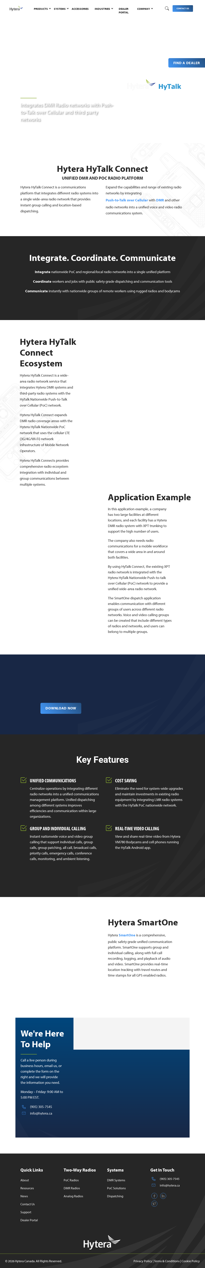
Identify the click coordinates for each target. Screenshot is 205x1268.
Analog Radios (73, 1196)
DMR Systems (116, 1180)
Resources (27, 1188)
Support (25, 1212)
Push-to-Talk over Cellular (127, 200)
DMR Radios (72, 1188)
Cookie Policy (191, 1261)
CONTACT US (183, 8)
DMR (160, 200)
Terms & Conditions (167, 1261)
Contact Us (27, 1204)
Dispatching (115, 1196)
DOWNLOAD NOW (60, 708)
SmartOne (127, 935)
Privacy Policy (143, 1261)
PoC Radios (71, 1180)
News (24, 1196)
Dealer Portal (29, 1220)
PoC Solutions (116, 1188)
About (24, 1180)
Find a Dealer (186, 63)
